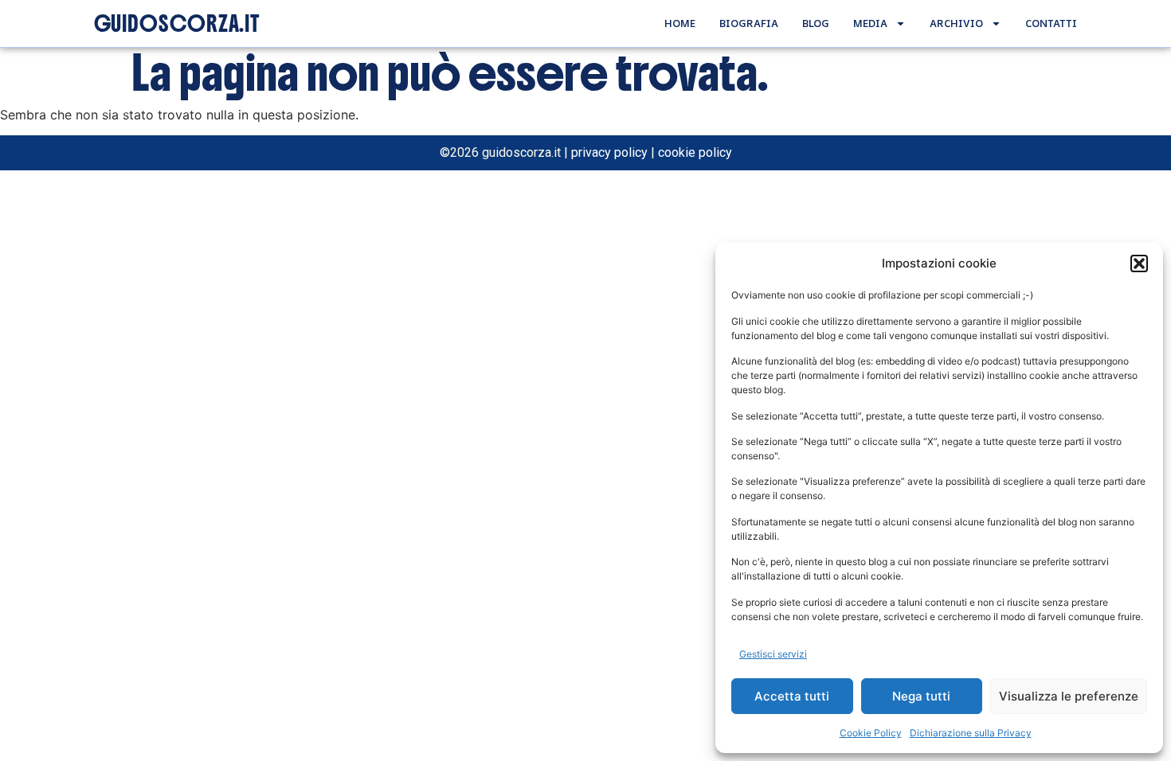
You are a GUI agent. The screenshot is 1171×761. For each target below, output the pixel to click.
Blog (815, 23)
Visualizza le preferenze (1068, 696)
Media (870, 23)
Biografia (748, 23)
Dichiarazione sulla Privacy (971, 733)
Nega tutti (921, 696)
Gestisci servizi (773, 654)
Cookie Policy (871, 733)
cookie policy (695, 152)
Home (679, 23)
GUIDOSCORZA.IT (177, 23)
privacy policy (609, 152)
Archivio (956, 23)
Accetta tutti (791, 696)
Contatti (1051, 23)
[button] (1139, 263)
